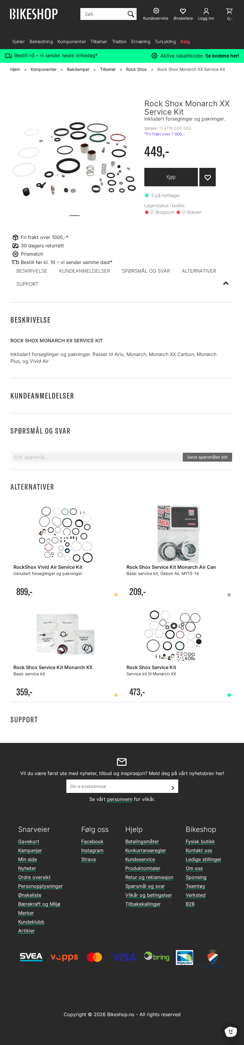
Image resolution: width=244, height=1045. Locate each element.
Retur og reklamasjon (149, 877)
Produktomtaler (142, 868)
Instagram (92, 850)
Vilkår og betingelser (148, 895)
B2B (190, 904)
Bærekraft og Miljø (39, 904)
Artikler (26, 931)
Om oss (194, 868)
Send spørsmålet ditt (207, 457)
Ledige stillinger (203, 859)
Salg (185, 41)
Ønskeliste (29, 895)
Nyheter (27, 868)
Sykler (18, 41)
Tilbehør (98, 41)
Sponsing (196, 877)
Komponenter (71, 41)
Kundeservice (140, 859)
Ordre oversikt (34, 877)
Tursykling (165, 41)
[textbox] (97, 457)
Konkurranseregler (145, 850)
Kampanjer (30, 850)
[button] (31, 271)
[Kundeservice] (157, 11)
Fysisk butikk (200, 841)
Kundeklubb (31, 922)
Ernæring (140, 41)
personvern (119, 799)
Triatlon (119, 41)
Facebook (92, 841)
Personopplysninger (40, 886)
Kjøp (171, 177)
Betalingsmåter (142, 841)
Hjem (15, 69)
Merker (26, 913)
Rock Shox (136, 69)
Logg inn (206, 18)
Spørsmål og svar (145, 886)
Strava (88, 859)
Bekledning (41, 41)
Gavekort (28, 841)
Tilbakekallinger (143, 904)
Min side (27, 859)
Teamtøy (195, 886)
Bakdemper (78, 69)
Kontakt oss (199, 850)
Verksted (196, 895)
